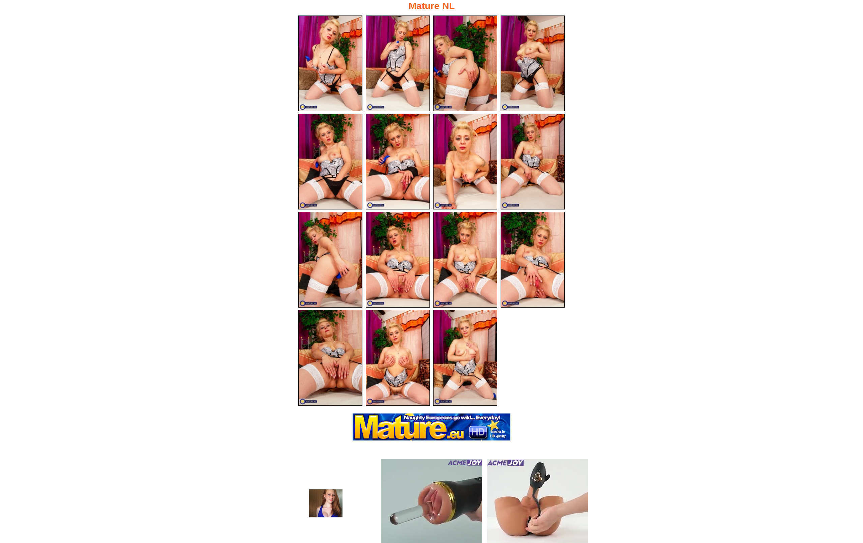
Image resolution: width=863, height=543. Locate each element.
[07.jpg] (465, 161)
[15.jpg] (465, 358)
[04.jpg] (533, 63)
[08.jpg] (533, 161)
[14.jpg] (398, 358)
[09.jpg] (330, 260)
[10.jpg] (398, 260)
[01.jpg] (330, 63)
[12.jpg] (533, 260)
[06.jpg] (398, 161)
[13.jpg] (330, 358)
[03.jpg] (465, 63)
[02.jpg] (398, 63)
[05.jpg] (330, 161)
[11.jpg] (465, 260)
